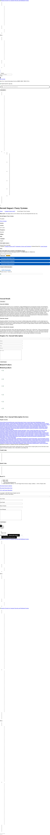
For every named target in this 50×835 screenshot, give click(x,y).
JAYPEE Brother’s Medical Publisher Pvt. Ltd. (15, 701)
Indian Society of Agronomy (16, 172)
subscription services (12, 426)
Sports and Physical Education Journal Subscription (27, 440)
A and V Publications (14, 154)
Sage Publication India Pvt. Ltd (16, 188)
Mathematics (7, 16)
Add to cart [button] (9, 377)
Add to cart (3, 255)
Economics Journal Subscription (33, 424)
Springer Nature (13, 192)
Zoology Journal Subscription (29, 422)
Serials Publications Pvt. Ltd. (16, 191)
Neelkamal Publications (15, 183)
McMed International (14, 180)
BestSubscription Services (11, 424)
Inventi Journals (13, 176)
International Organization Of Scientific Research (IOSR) (22, 174)
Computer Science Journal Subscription (8, 438)
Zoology (7, 143)
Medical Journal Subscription (11, 432)
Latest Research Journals (22, 424)
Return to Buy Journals (13, 535)
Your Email (2, 502)
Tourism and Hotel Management (11, 142)
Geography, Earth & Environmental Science (14, 13)
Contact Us (5, 33)
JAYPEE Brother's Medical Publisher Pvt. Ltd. (20, 178)
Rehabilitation (8, 140)
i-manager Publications (15, 166)
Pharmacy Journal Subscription (12, 423)
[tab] (2, 301)
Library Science (8, 144)
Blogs (4, 202)
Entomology (7, 148)
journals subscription (22, 430)
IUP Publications (13, 177)
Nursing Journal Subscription (20, 431)
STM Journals (13, 193)
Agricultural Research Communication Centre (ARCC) (21, 155)
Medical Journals (8, 19)
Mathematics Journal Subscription (12, 428)
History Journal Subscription (20, 425)
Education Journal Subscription (16, 422)
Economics (7, 128)
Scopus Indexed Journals (10, 6)
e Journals (5, 199)
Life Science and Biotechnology (11, 136)
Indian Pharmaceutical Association (17, 171)
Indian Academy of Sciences (16, 169)
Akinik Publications (14, 156)
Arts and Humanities (9, 24)
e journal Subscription (37, 423)
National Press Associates (15, 181)
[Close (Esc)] (4, 833)
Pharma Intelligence (14, 184)
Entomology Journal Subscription (25, 443)
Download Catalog (6, 201)
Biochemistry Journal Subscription (26, 423)
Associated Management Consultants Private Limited (21, 159)
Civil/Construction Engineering (11, 8)
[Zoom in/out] (0, 833)
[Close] (0, 205)
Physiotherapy (8, 102)
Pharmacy (7, 134)
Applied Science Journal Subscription (13, 442)
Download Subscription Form (7, 258)
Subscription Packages (7, 198)
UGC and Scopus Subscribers (6, 490)
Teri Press (12, 194)
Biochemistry (8, 122)
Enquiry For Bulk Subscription (6, 266)
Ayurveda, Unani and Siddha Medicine (13, 99)
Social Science (8, 137)
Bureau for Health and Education (17, 163)
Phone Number (3, 505)
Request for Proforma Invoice (7, 264)
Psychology (7, 121)
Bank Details (8, 29)
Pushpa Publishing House (15, 185)
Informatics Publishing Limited (16, 173)
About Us (5, 3)
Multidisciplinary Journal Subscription (40, 443)
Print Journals (5, 5)
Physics (6, 22)
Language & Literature (10, 14)
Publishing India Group (15, 165)
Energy (6, 129)
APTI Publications (14, 157)
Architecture (7, 98)
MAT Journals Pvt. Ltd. (15, 179)
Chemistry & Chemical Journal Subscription (9, 443)
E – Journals (5, 26)
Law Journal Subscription (10, 437)
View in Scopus (3, 221)
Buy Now (8, 255)
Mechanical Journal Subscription (27, 433)
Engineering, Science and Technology (13, 12)
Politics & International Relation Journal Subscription (27, 426)
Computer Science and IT (10, 9)
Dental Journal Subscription (14, 433)
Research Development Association (17, 187)
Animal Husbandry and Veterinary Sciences (14, 106)
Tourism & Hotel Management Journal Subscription (16, 436)
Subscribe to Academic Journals (26, 428)
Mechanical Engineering (10, 17)
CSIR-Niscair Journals (15, 164)
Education (7, 149)
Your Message (3, 509)
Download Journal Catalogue (8, 261)
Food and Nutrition (9, 135)
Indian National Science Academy (17, 170)
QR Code (7, 30)
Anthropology (8, 101)
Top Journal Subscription (31, 431)
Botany (6, 123)
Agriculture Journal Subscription (6, 429)
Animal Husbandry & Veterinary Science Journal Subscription (18, 439)
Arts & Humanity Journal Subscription (25, 435)
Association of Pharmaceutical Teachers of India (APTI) (21, 160)
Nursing (7, 21)
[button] (25, 35)
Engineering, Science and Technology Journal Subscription (33, 442)
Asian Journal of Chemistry (16, 158)
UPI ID (6, 31)
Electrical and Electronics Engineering (13, 10)
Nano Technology (9, 131)
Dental (6, 147)
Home (4, 2)
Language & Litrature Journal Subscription (9, 430)
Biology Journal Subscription (11, 435)
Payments (5, 28)
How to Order (5, 27)
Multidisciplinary (8, 20)
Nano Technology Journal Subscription (26, 432)
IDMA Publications (14, 167)
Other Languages (8, 150)
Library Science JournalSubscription (33, 425)
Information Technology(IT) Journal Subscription (27, 438)
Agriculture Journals (9, 7)
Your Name (2, 498)
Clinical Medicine (8, 127)
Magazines (5, 196)
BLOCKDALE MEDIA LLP (16, 162)
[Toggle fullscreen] (1, 833)
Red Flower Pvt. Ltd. (14, 186)
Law (6, 15)
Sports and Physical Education (11, 23)
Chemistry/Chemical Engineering (12, 126)
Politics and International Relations (12, 100)
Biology (7, 124)
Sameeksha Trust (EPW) (15, 190)
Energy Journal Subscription (33, 430)
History (6, 133)
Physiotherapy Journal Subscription (40, 428)
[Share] (3, 833)
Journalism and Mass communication (12, 141)
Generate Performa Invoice (9, 537)
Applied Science (8, 120)
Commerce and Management (11, 145)
